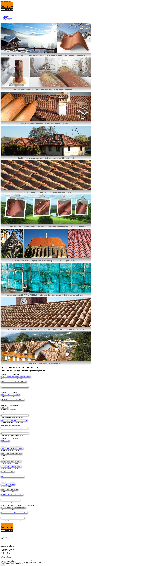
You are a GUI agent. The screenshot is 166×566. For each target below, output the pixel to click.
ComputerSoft (12, 561)
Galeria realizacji (6, 16)
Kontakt (4, 20)
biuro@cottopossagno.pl (6, 1)
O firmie (5, 14)
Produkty (5, 15)
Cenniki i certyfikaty (7, 19)
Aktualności (5, 17)
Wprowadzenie (6, 12)
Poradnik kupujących (7, 18)
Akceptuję (3, 564)
